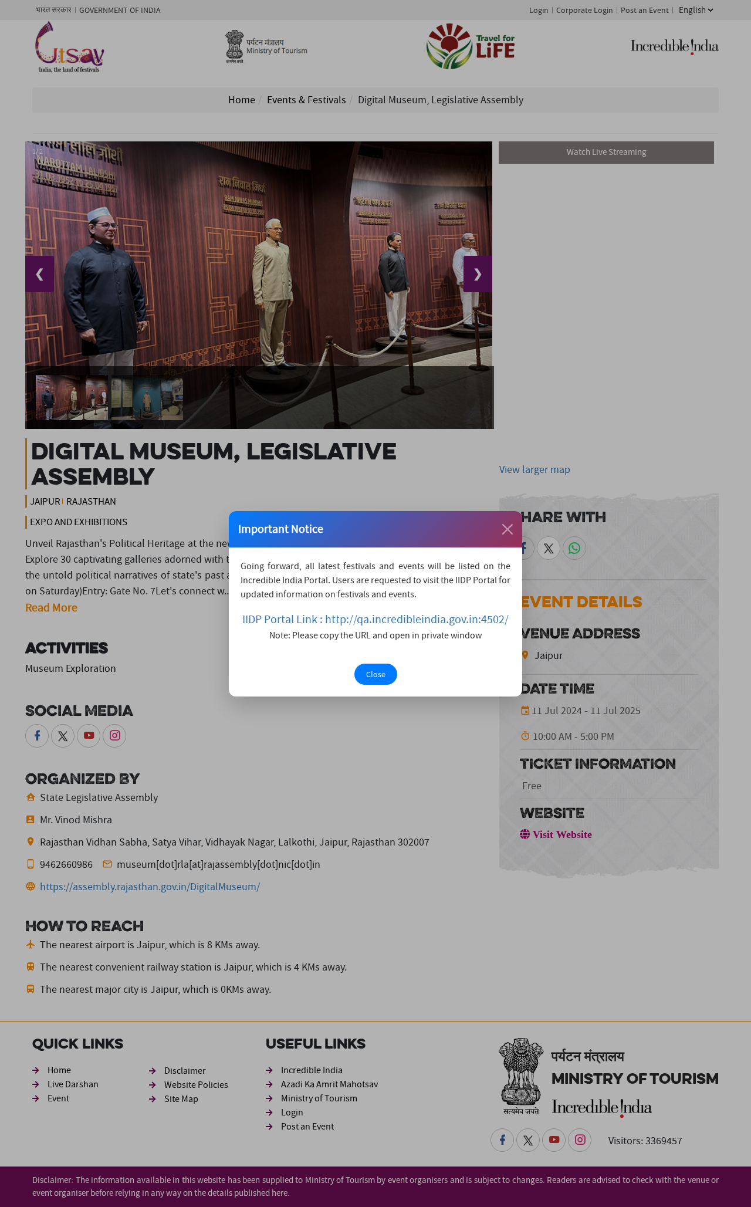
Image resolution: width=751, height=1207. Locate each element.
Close (375, 674)
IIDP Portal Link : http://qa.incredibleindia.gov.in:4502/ (375, 619)
